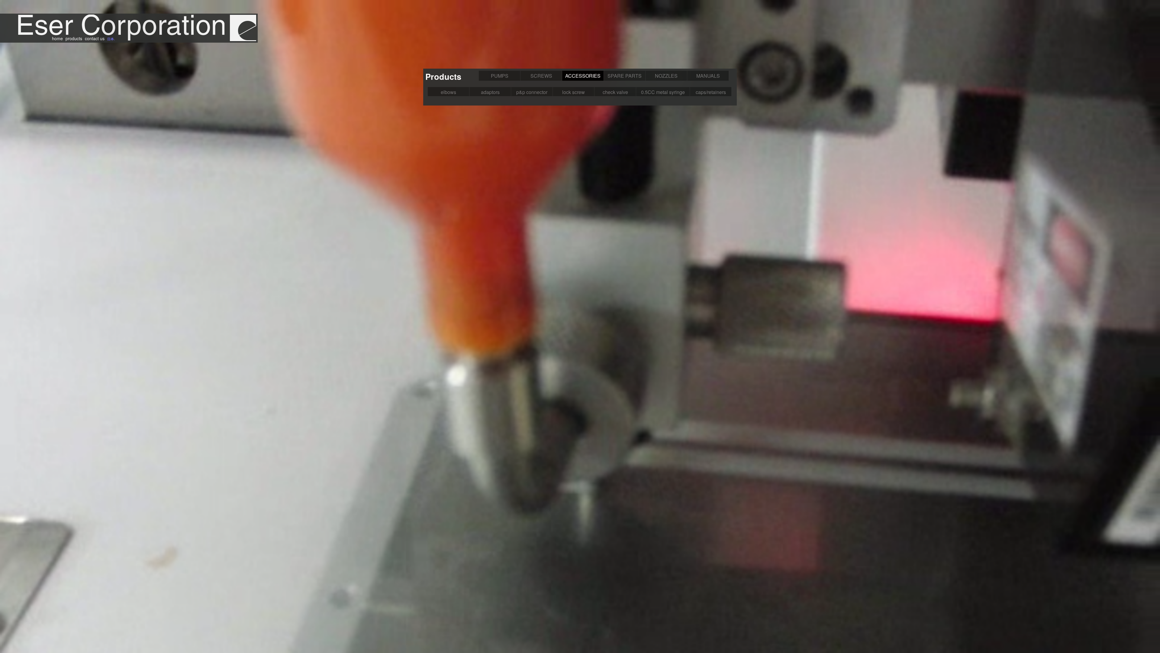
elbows (448, 92)
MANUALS (708, 75)
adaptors (490, 92)
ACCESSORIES (583, 75)
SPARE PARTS (624, 75)
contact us (95, 38)
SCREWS (541, 75)
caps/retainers (711, 92)
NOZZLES (666, 75)
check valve (615, 92)
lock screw (573, 92)
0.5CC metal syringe (663, 92)
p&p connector (531, 92)
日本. (111, 39)
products (74, 38)
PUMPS (499, 75)
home (57, 38)
